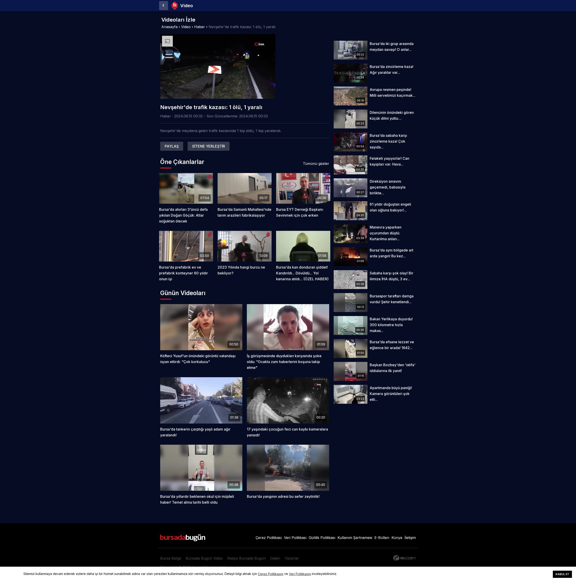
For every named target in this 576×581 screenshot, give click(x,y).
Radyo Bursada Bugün (246, 558)
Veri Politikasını (300, 574)
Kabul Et (562, 574)
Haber (199, 27)
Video (186, 27)
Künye (397, 537)
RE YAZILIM (404, 558)
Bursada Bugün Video (204, 558)
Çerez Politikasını (270, 574)
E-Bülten (381, 537)
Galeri (275, 558)
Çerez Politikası (269, 537)
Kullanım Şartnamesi (355, 537)
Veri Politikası (295, 537)
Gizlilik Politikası (322, 537)
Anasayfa (169, 27)
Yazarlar (292, 558)
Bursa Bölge (170, 558)
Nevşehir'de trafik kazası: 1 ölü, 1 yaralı (242, 27)
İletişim (410, 537)
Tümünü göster (316, 163)
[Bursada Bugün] (163, 5)
